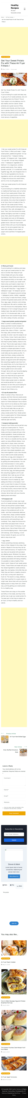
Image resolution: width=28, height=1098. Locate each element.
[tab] (5, 885)
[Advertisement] (14, 41)
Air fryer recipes (5, 56)
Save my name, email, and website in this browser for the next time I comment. (13, 808)
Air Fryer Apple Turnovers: (9, 1077)
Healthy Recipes (15, 6)
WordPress (17, 1093)
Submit (14, 840)
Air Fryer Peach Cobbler (8, 962)
